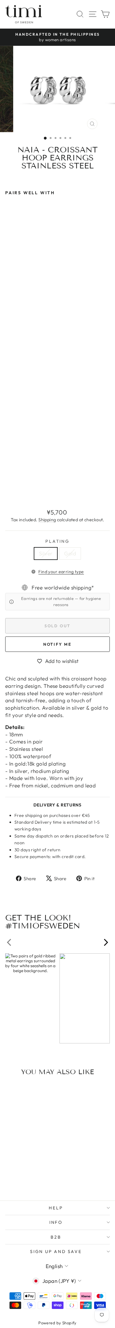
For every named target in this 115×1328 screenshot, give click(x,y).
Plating (57, 541)
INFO (56, 1222)
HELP (56, 1208)
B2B (56, 1237)
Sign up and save (56, 1251)
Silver (46, 553)
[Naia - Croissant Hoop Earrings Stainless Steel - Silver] (8, 489)
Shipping (47, 519)
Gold (70, 553)
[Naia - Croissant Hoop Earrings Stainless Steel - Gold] (15, 489)
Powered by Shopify (57, 1322)
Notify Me (57, 644)
